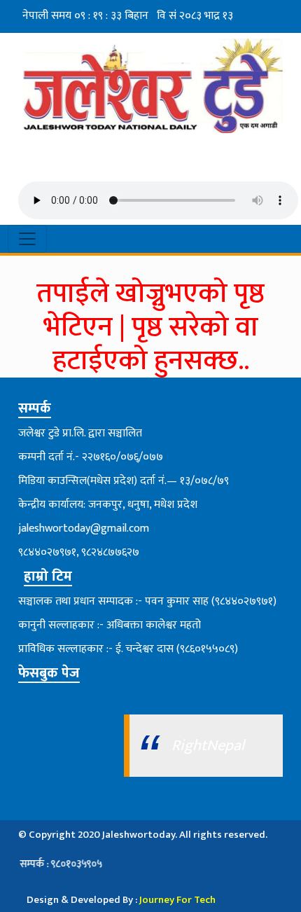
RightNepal (208, 746)
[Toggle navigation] (27, 239)
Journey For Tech (177, 899)
